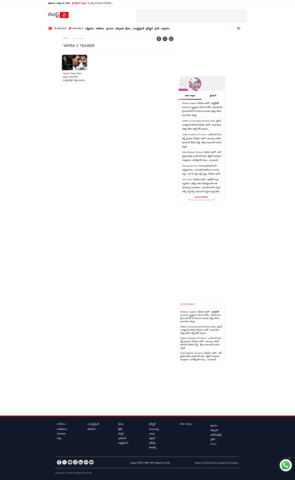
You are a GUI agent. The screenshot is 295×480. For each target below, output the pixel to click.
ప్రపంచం (110, 29)
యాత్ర (151, 434)
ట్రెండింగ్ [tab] (213, 95)
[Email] (91, 462)
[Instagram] (75, 462)
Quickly (62, 29)
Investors (234, 463)
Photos (213, 444)
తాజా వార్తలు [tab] (190, 95)
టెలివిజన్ (91, 429)
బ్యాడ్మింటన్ (123, 443)
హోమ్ (65, 39)
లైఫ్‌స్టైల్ (149, 29)
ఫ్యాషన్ (152, 438)
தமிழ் (167, 463)
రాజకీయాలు (62, 429)
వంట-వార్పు (154, 429)
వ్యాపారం (165, 29)
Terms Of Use (211, 463)
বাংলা (152, 463)
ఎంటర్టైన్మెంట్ (138, 29)
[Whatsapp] (171, 39)
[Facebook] (159, 39)
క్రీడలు (128, 29)
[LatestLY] (58, 16)
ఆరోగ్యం (152, 443)
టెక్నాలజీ (120, 29)
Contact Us (223, 463)
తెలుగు (159, 463)
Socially (77, 29)
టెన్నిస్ (121, 434)
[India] (238, 28)
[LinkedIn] (80, 462)
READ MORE (201, 197)
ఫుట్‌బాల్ (122, 438)
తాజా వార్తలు (186, 424)
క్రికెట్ (120, 429)
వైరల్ (157, 29)
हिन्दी (140, 463)
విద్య (59, 438)
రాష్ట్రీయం (89, 29)
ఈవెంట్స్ (152, 448)
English (133, 463)
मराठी (146, 463)
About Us (199, 463)
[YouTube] (70, 462)
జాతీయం (100, 29)
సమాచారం (61, 434)
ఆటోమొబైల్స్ (216, 435)
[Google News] (86, 462)
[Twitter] (165, 39)
